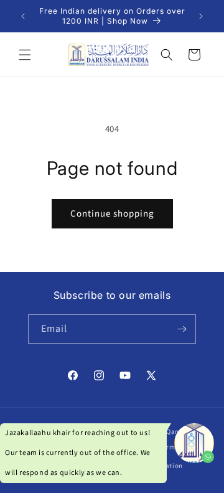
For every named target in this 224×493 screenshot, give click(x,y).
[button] (25, 54)
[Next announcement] (201, 16)
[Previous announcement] (23, 16)
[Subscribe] (181, 329)
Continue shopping (112, 213)
